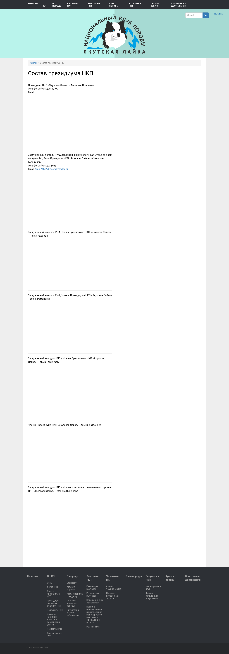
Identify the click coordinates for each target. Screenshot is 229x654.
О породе (56, 4)
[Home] (114, 34)
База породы (113, 4)
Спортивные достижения (178, 4)
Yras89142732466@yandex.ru (51, 169)
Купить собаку (154, 4)
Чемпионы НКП (94, 4)
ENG (221, 13)
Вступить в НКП (135, 4)
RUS (216, 13)
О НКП (44, 4)
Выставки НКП (73, 4)
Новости (33, 3)
